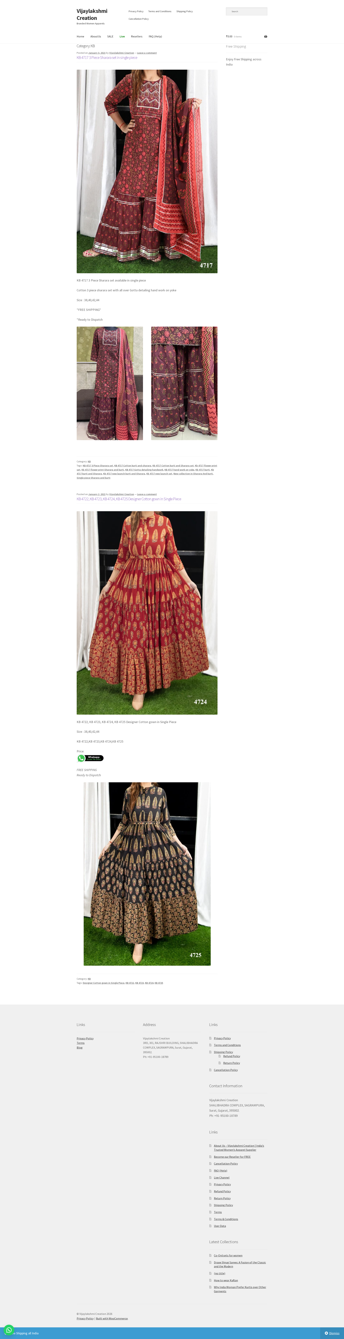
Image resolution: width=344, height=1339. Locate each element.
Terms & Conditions (226, 1219)
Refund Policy (231, 1056)
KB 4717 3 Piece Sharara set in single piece (107, 57)
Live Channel (222, 1177)
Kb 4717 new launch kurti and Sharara (124, 473)
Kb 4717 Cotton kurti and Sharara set (173, 465)
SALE (110, 36)
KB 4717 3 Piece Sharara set (98, 465)
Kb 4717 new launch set (159, 473)
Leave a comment (147, 52)
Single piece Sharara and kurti (93, 477)
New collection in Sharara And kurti (193, 473)
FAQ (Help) (155, 36)
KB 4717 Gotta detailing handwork (144, 469)
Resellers (136, 36)
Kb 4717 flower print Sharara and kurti (103, 469)
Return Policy (231, 1063)
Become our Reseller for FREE (232, 1157)
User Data (220, 1226)
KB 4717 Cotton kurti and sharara (132, 465)
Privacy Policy (136, 11)
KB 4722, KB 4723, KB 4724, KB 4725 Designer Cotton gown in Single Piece (129, 498)
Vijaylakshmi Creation (92, 14)
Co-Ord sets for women (228, 1255)
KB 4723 (139, 982)
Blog (80, 1047)
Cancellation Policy (139, 18)
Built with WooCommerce (112, 1318)
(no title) (219, 1273)
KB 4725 (159, 982)
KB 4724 (149, 982)
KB (89, 461)
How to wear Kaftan (226, 1280)
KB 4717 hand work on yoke (179, 469)
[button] (9, 1330)
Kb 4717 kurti (202, 469)
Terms (81, 1043)
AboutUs (95, 36)
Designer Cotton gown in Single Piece (103, 982)
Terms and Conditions (159, 11)
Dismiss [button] (334, 1333)
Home (80, 36)
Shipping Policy (184, 11)
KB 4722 (130, 982)
